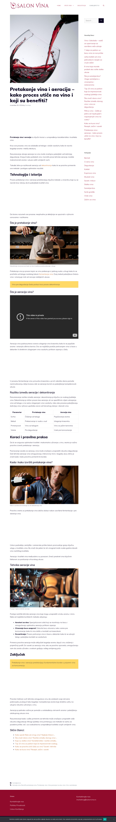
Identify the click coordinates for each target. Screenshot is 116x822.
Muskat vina (89, 177)
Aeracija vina (16, 785)
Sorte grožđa (89, 192)
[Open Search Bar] (103, 5)
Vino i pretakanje (71, 785)
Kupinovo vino (90, 173)
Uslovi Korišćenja (17, 809)
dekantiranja (46, 165)
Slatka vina (88, 184)
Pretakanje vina (42, 785)
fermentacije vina (46, 274)
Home (59, 5)
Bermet (87, 158)
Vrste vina (68, 5)
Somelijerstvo (94, 5)
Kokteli (87, 169)
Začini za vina (90, 199)
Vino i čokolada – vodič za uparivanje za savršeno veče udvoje (93, 43)
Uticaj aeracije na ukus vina (56, 785)
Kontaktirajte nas (17, 801)
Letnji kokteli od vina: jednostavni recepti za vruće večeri (93, 60)
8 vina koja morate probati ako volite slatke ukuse (93, 69)
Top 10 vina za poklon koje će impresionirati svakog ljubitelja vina (93, 92)
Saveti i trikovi (89, 181)
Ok (105, 819)
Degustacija (81, 5)
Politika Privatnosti (17, 805)
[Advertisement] (44, 122)
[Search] (101, 20)
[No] (114, 819)
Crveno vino (89, 162)
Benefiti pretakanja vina (29, 785)
